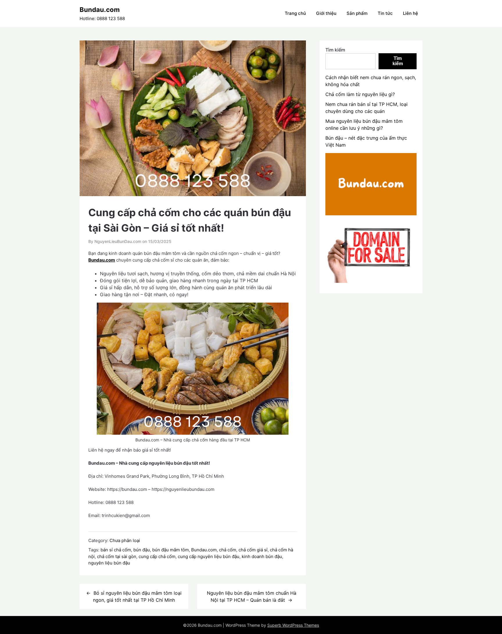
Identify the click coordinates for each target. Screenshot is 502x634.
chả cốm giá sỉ (253, 550)
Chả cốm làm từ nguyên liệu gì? (360, 94)
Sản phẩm (357, 13)
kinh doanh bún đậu (262, 556)
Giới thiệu (326, 13)
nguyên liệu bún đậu (109, 563)
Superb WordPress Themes (293, 625)
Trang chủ (295, 13)
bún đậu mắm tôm (170, 550)
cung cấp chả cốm (157, 556)
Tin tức (385, 13)
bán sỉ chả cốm (116, 550)
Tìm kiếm (335, 50)
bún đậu (141, 550)
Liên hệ (410, 13)
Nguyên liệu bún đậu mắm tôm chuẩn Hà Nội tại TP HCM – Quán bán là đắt (251, 596)
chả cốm (227, 550)
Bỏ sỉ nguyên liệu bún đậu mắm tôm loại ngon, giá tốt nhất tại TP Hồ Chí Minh (137, 596)
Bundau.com (100, 9)
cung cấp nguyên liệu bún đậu (208, 556)
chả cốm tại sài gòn (116, 556)
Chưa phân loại (125, 540)
